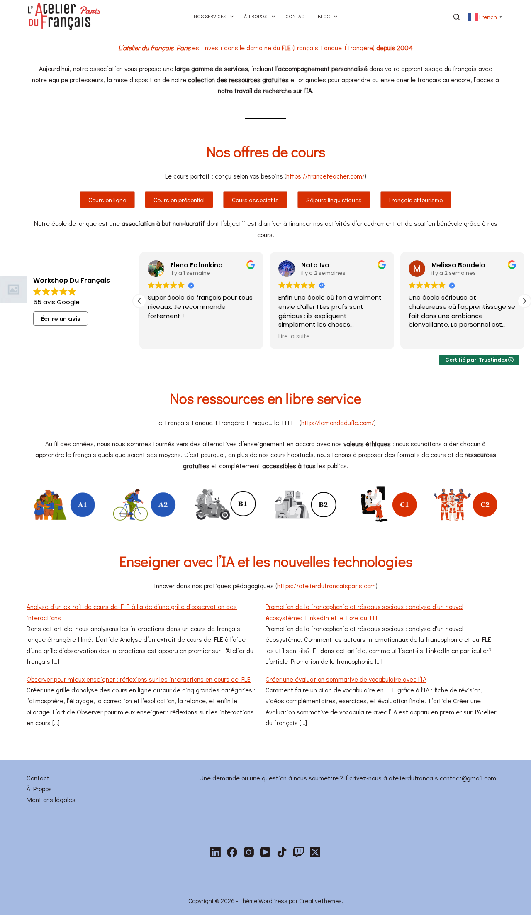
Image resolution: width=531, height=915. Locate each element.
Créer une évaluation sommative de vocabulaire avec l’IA (346, 679)
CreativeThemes (320, 900)
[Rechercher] (456, 17)
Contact (296, 16)
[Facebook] (232, 852)
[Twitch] (298, 852)
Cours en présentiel (179, 200)
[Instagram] (249, 852)
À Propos (39, 788)
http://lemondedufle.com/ (337, 422)
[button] (524, 301)
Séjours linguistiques (334, 200)
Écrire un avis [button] (60, 319)
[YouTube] (265, 852)
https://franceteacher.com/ (325, 175)
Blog (324, 16)
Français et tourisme (416, 200)
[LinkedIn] (215, 852)
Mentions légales (51, 799)
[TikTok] (282, 852)
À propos (255, 16)
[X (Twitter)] (315, 852)
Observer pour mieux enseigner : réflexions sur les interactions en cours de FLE (139, 679)
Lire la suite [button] (294, 336)
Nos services (210, 16)
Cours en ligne (107, 200)
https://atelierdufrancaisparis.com (326, 585)
